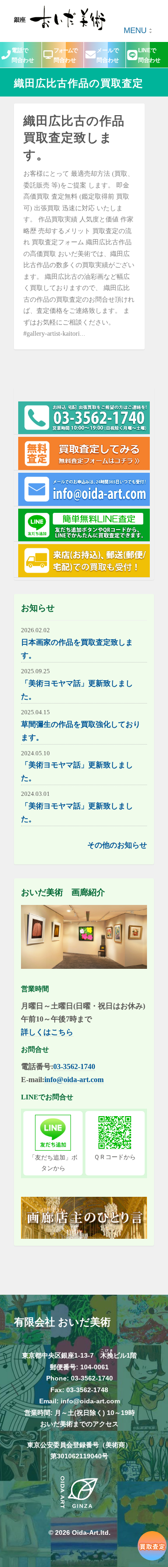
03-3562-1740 (74, 1066)
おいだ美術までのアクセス (79, 1424)
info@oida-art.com (74, 1080)
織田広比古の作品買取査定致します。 (74, 138)
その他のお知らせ (117, 845)
